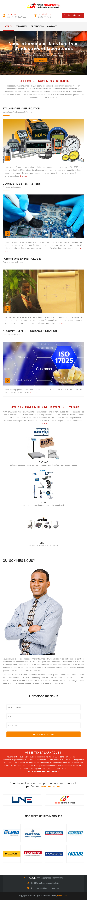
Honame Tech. (62, 896)
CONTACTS (52, 26)
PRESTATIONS (37, 26)
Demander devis (74, 15)
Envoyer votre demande (43, 734)
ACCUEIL (8, 26)
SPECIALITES (21, 26)
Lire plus (23, 176)
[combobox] (43, 725)
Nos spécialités (40, 60)
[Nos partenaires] (22, 800)
